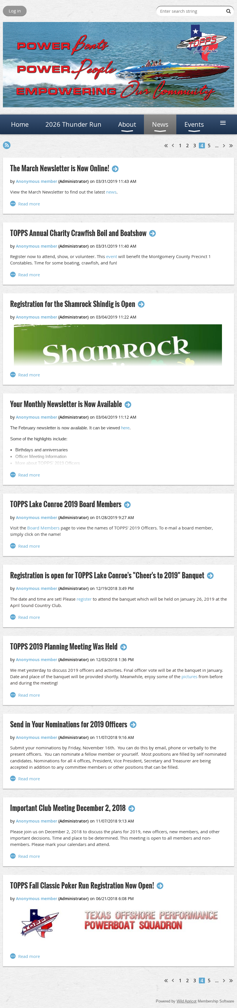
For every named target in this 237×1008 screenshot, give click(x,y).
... (217, 145)
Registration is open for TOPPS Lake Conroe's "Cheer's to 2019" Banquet (107, 575)
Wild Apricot (187, 1001)
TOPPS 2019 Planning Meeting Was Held (64, 646)
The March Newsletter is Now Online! (59, 168)
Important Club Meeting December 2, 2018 (68, 807)
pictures (189, 676)
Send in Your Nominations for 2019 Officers (68, 724)
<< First (166, 145)
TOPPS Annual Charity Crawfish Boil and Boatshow (78, 233)
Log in (15, 11)
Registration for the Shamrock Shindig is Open (72, 303)
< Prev (173, 145)
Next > (224, 145)
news (111, 192)
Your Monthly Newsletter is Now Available (66, 404)
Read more (29, 204)
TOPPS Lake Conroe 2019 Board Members (65, 504)
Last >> (231, 145)
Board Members (43, 528)
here (125, 427)
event (111, 256)
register (84, 599)
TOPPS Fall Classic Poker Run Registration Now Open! (82, 885)
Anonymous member (36, 181)
